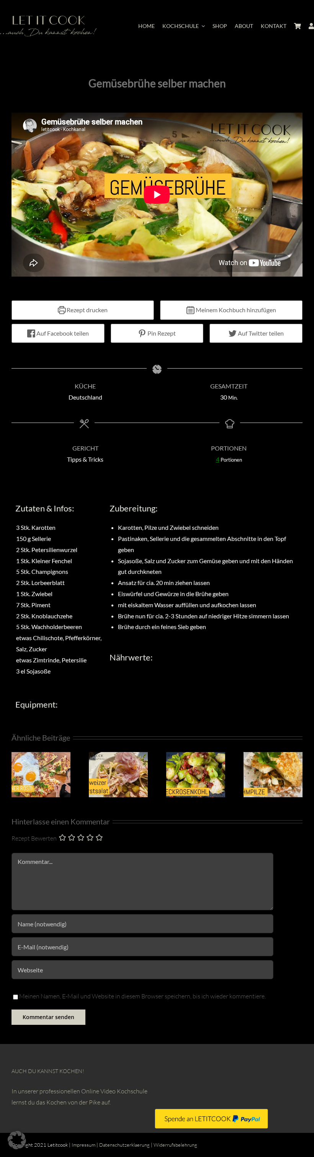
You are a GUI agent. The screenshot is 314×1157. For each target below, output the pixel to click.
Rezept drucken (86, 309)
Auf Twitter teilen (260, 333)
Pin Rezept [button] (161, 333)
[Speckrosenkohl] (195, 756)
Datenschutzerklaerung (124, 1145)
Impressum (83, 1145)
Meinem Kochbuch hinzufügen (235, 309)
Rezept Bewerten (34, 838)
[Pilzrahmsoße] (273, 756)
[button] (17, 1140)
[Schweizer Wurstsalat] (118, 756)
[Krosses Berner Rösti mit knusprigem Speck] (40, 756)
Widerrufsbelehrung (175, 1145)
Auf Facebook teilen (62, 333)
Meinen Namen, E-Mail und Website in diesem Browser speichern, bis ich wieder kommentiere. (142, 996)
